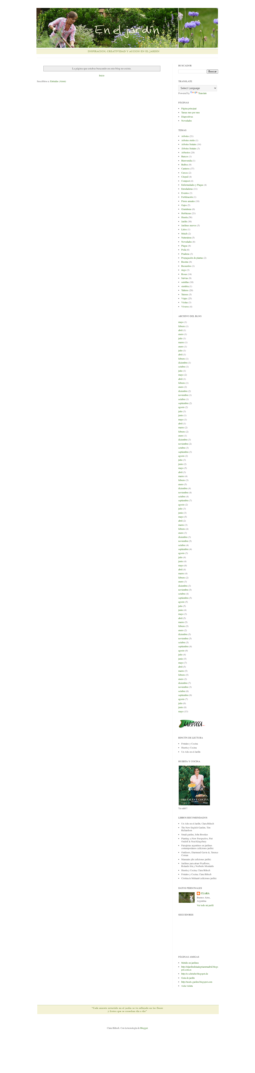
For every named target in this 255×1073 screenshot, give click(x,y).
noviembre (183, 395)
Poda (183, 249)
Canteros (185, 168)
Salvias (184, 278)
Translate (202, 93)
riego (183, 269)
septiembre (183, 403)
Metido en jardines (190, 962)
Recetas (184, 261)
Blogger (144, 1027)
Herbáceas (186, 213)
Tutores (184, 294)
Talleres (184, 290)
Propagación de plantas (192, 257)
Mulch (184, 233)
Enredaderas (187, 188)
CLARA (205, 893)
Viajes (184, 298)
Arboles (185, 136)
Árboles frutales (188, 148)
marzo (181, 342)
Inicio (101, 75)
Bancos (184, 156)
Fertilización (187, 196)
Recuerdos (186, 265)
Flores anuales (188, 201)
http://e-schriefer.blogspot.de (194, 973)
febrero (181, 326)
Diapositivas (187, 116)
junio (180, 415)
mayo (180, 322)
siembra (185, 286)
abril (180, 330)
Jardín (184, 221)
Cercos (184, 172)
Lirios (184, 229)
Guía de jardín (188, 977)
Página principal (188, 108)
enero (180, 334)
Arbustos (185, 152)
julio (180, 338)
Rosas (184, 274)
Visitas (184, 302)
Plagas (184, 245)
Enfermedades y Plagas (192, 184)
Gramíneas (186, 209)
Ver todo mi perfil (205, 905)
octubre (181, 366)
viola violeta (187, 985)
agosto (181, 407)
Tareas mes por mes (190, 112)
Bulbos (184, 164)
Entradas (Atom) (58, 81)
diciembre (182, 362)
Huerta (184, 217)
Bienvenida (186, 160)
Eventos (185, 192)
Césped (184, 176)
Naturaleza (186, 237)
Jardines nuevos (188, 225)
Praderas (185, 253)
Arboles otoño (188, 140)
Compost (185, 180)
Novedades (186, 120)
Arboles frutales (188, 144)
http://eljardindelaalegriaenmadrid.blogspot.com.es (199, 968)
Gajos (184, 205)
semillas (185, 282)
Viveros (185, 306)
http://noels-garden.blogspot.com (196, 981)
